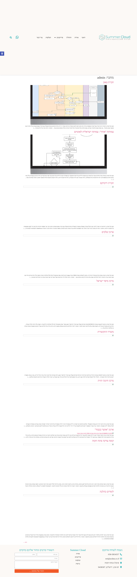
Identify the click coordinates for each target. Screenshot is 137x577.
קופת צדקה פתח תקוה (103, 440)
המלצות (48, 37)
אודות (76, 37)
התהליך (68, 37)
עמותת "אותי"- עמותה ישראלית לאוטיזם (94, 131)
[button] (10, 37)
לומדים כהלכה (107, 491)
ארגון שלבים (108, 232)
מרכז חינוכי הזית (106, 380)
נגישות (78, 563)
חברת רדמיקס (107, 183)
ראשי (83, 37)
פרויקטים (60, 37)
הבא (25, 542)
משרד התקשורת (106, 331)
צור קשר (39, 37)
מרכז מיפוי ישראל (105, 280)
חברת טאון (108, 82)
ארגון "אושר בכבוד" (104, 429)
